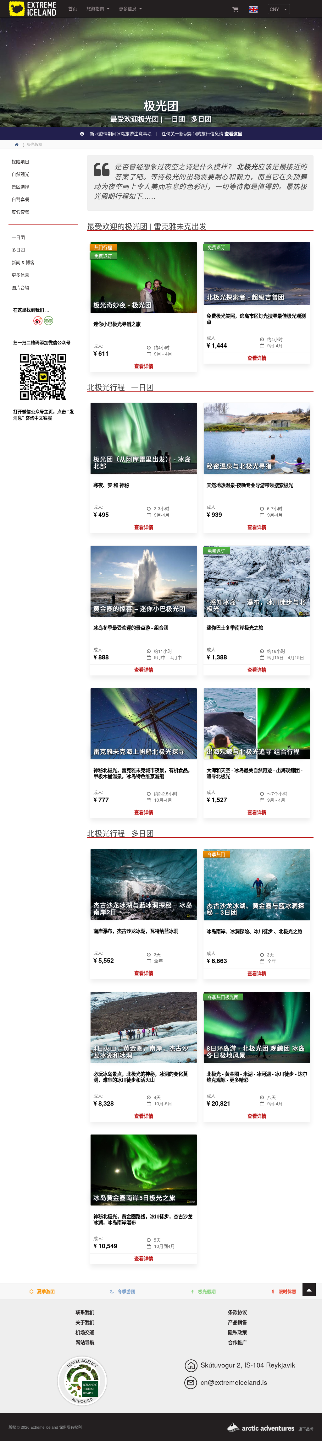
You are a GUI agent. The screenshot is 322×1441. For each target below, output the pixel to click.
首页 (72, 8)
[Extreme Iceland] (33, 8)
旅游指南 (95, 8)
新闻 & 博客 (23, 262)
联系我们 (84, 1312)
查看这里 (233, 133)
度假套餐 (20, 212)
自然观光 (20, 174)
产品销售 (237, 1322)
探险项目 (20, 161)
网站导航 (84, 1342)
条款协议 (237, 1312)
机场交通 (84, 1332)
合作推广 (237, 1342)
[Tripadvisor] (48, 320)
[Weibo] (37, 320)
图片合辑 (20, 287)
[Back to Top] (309, 1289)
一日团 (18, 237)
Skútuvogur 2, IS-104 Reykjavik (248, 1364)
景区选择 (20, 186)
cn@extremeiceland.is (234, 1382)
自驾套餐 (20, 199)
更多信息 (128, 8)
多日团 (18, 249)
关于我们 (84, 1322)
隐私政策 (237, 1332)
